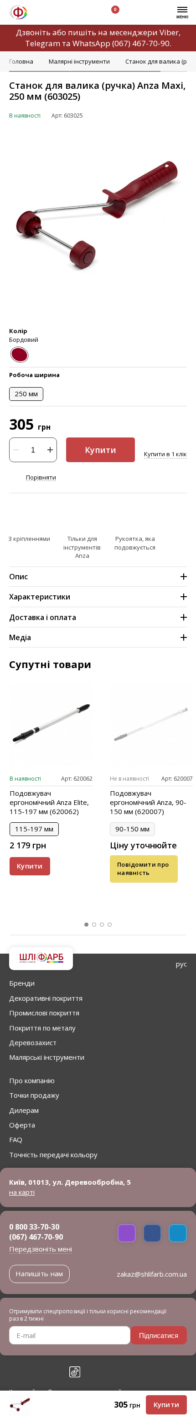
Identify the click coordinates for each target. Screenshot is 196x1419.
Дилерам (24, 1110)
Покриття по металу (42, 1027)
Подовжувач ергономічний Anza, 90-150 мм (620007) (148, 802)
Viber (169, 32)
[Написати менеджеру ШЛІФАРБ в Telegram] (178, 1233)
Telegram (42, 43)
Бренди (22, 982)
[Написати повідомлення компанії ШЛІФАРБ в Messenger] (152, 1233)
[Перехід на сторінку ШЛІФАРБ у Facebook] (14, 1371)
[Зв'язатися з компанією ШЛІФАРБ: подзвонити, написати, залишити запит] (44, 13)
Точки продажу (34, 1095)
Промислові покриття (44, 1012)
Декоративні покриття (46, 998)
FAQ (15, 1139)
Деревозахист (33, 1042)
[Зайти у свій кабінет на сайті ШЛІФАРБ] (86, 13)
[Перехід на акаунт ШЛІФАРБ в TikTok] (74, 1371)
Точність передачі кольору (53, 1154)
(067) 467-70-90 (141, 43)
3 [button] (102, 925)
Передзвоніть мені (40, 1248)
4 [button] (110, 925)
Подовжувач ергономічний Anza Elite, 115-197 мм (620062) (49, 802)
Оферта (22, 1124)
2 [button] (94, 925)
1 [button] (86, 925)
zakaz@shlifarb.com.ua (152, 1274)
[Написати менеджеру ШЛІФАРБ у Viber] (127, 1233)
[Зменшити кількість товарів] (16, 449)
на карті (22, 1192)
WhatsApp (91, 43)
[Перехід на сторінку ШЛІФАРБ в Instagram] (34, 1371)
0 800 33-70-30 (34, 1227)
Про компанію (32, 1080)
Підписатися (158, 1335)
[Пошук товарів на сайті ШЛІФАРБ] (65, 13)
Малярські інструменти (46, 1057)
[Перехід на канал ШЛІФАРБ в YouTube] (54, 1371)
